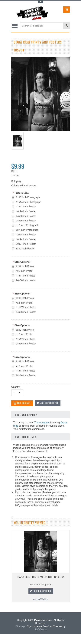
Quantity (16, 387)
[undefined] (40, 130)
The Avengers (42, 422)
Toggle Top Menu (40, 2)
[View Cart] (66, 9)
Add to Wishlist (40, 599)
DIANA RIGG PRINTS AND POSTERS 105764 (40, 576)
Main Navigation (14, 25)
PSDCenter (40, 629)
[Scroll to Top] (0, 606)
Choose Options (42, 591)
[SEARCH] (66, 26)
